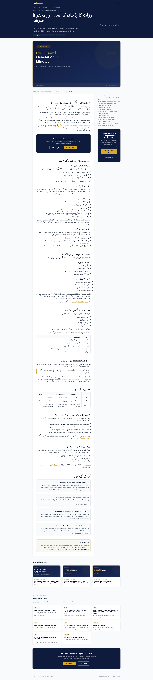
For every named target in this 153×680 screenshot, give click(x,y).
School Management (46, 91)
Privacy (114, 676)
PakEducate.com (83, 455)
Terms (118, 676)
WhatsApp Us (56, 147)
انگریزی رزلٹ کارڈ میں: (104, 115)
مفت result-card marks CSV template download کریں (74, 125)
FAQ (55, 464)
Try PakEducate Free (109, 151)
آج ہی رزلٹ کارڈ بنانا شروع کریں (105, 125)
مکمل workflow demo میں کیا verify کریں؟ (108, 123)
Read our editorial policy (82, 549)
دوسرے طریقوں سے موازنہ (104, 121)
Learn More (83, 663)
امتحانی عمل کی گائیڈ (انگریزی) (84, 438)
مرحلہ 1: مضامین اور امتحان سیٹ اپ (107, 103)
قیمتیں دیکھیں (87, 464)
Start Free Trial (70, 147)
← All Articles (117, 3)
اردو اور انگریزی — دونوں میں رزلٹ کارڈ (107, 111)
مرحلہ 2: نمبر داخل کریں (105, 105)
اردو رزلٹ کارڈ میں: (103, 113)
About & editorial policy (105, 676)
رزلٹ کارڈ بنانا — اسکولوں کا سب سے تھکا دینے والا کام (109, 98)
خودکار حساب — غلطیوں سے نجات (106, 117)
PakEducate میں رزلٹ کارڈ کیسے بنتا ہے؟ (109, 101)
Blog (38, 91)
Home (34, 91)
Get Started (69, 663)
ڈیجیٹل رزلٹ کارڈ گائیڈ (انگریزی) (79, 301)
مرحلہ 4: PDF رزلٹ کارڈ (105, 109)
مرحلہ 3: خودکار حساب (104, 107)
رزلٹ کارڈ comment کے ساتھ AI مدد (106, 119)
